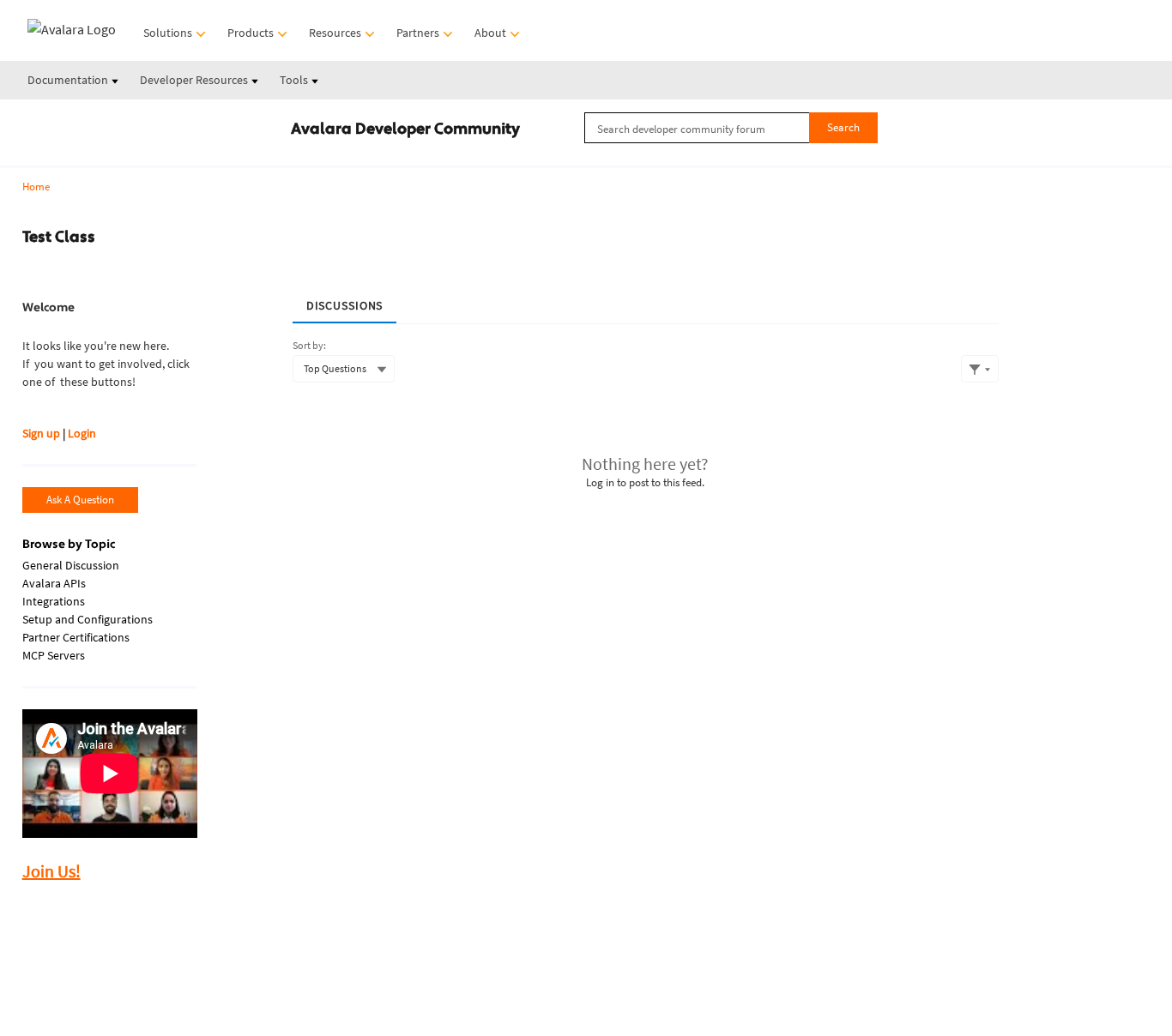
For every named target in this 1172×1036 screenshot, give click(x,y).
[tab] (345, 299)
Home (36, 186)
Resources (336, 32)
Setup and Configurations (87, 619)
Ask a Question (80, 499)
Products (251, 32)
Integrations (53, 601)
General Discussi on (70, 565)
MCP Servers (53, 655)
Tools (295, 79)
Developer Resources (195, 79)
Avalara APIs (54, 583)
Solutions (169, 32)
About (491, 32)
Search (843, 127)
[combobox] (731, 127)
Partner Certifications (76, 637)
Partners (419, 32)
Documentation (69, 79)
